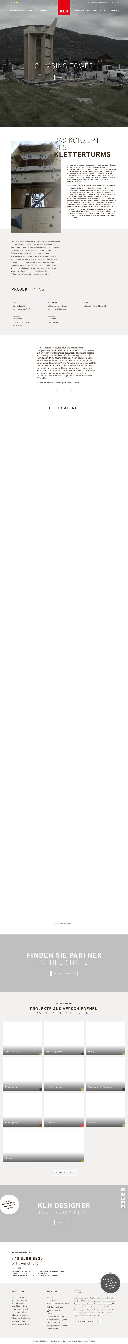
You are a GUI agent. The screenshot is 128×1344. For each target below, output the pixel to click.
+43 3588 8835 (27, 1258)
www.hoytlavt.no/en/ (21, 309)
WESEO (92, 1341)
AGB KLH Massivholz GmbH (58, 1304)
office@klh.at (25, 1262)
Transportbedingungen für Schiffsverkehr (57, 1327)
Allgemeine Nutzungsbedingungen (55, 1314)
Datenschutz (52, 1300)
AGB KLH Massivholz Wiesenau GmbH (55, 1308)
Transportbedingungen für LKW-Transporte (57, 1320)
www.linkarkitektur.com (57, 309)
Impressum (51, 1297)
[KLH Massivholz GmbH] (64, 7)
